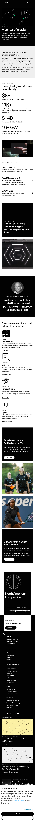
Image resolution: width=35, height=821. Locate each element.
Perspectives (10, 675)
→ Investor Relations (12, 694)
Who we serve (10, 655)
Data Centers (10, 646)
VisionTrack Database (13, 705)
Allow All (17, 814)
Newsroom (10, 662)
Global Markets (11, 637)
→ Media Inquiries (12, 691)
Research (9, 673)
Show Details (27, 809)
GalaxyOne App (11, 644)
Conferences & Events (13, 664)
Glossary (9, 707)
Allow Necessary (17, 818)
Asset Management (12, 639)
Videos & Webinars (12, 680)
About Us (9, 653)
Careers (9, 660)
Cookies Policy (19, 801)
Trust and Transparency (13, 703)
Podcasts (9, 678)
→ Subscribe (10, 682)
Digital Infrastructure (12, 641)
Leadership (10, 657)
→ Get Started (11, 689)
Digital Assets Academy (13, 701)
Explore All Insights (12, 671)
